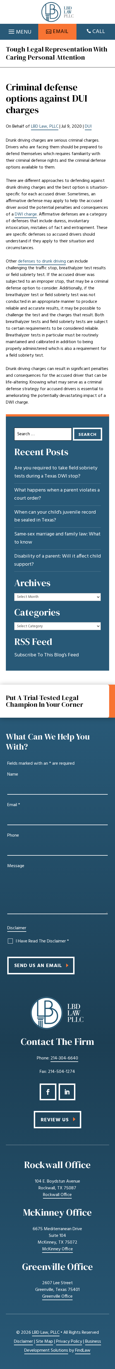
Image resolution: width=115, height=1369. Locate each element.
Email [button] (61, 31)
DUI (88, 126)
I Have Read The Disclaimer (42, 941)
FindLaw (82, 1350)
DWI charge (26, 214)
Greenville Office (57, 1296)
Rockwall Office (57, 1195)
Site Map (44, 1341)
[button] (19, 30)
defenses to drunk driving (42, 261)
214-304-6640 (64, 1058)
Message (15, 866)
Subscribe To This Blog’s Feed (46, 655)
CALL (98, 31)
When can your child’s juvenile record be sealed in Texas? (55, 517)
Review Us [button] (55, 1120)
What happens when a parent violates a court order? (57, 494)
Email (13, 805)
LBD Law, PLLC (44, 126)
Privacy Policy (69, 1341)
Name (12, 774)
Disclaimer (16, 928)
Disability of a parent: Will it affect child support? (57, 560)
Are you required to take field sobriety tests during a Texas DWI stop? (55, 472)
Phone (13, 835)
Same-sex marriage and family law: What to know (57, 538)
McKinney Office (57, 1249)
